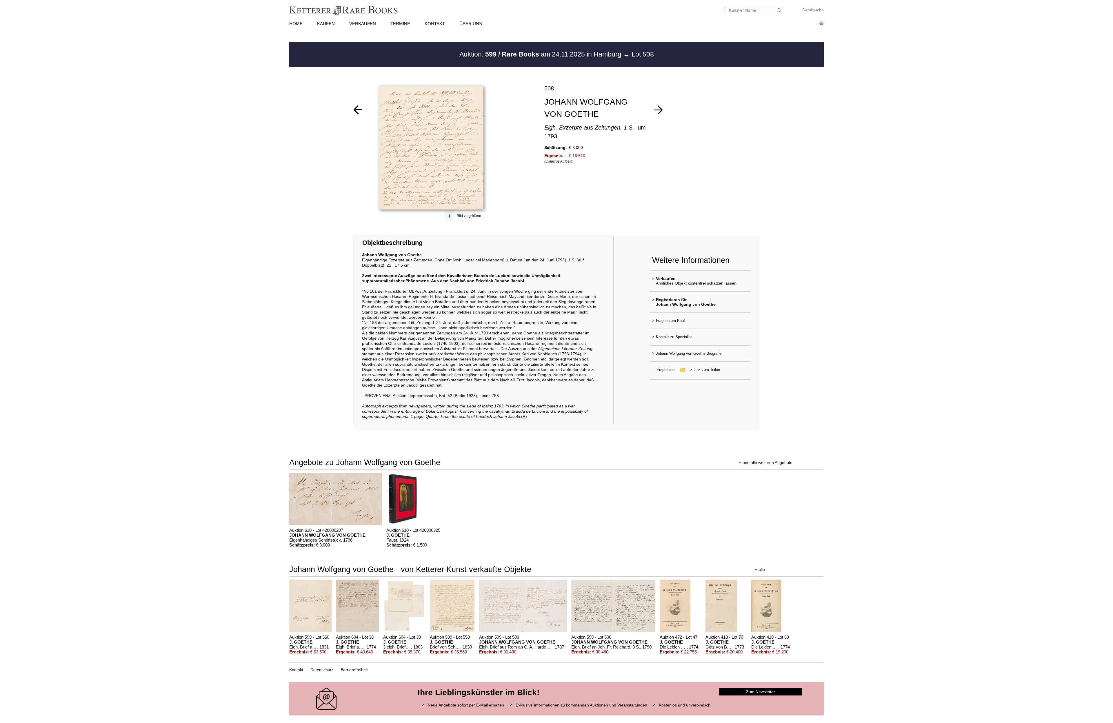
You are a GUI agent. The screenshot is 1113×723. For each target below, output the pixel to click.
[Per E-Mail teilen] (681, 369)
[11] (358, 109)
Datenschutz (321, 669)
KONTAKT (435, 23)
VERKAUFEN (362, 23)
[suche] (779, 10)
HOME (296, 23)
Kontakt (296, 669)
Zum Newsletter (760, 691)
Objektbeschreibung (392, 242)
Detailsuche (813, 10)
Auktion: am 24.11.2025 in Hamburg (541, 54)
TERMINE (400, 23)
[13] (658, 109)
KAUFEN (326, 23)
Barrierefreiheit (354, 669)
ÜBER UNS (470, 23)
